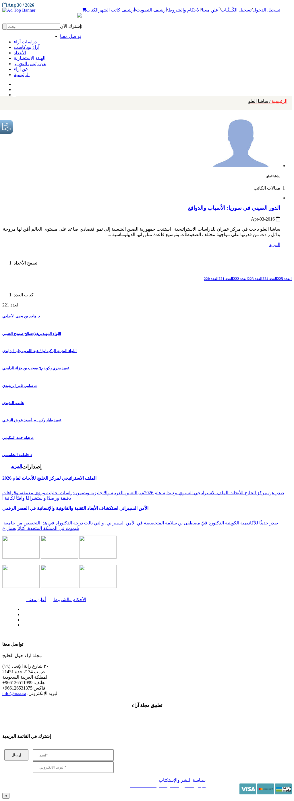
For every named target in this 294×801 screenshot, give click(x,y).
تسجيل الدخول (266, 9)
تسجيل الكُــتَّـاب (236, 9)
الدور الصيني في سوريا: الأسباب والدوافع (234, 208)
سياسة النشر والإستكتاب (182, 780)
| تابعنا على (87, 625)
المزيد (274, 244)
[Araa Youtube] (14, 93)
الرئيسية (267, 101)
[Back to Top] (5, 795)
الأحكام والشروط (69, 599)
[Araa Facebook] (21, 608)
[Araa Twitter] (14, 88)
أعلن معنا (211, 9)
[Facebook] (13, 83)
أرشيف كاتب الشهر (116, 9)
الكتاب (92, 9)
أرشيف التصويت (151, 9)
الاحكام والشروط (184, 9)
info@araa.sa (14, 693)
